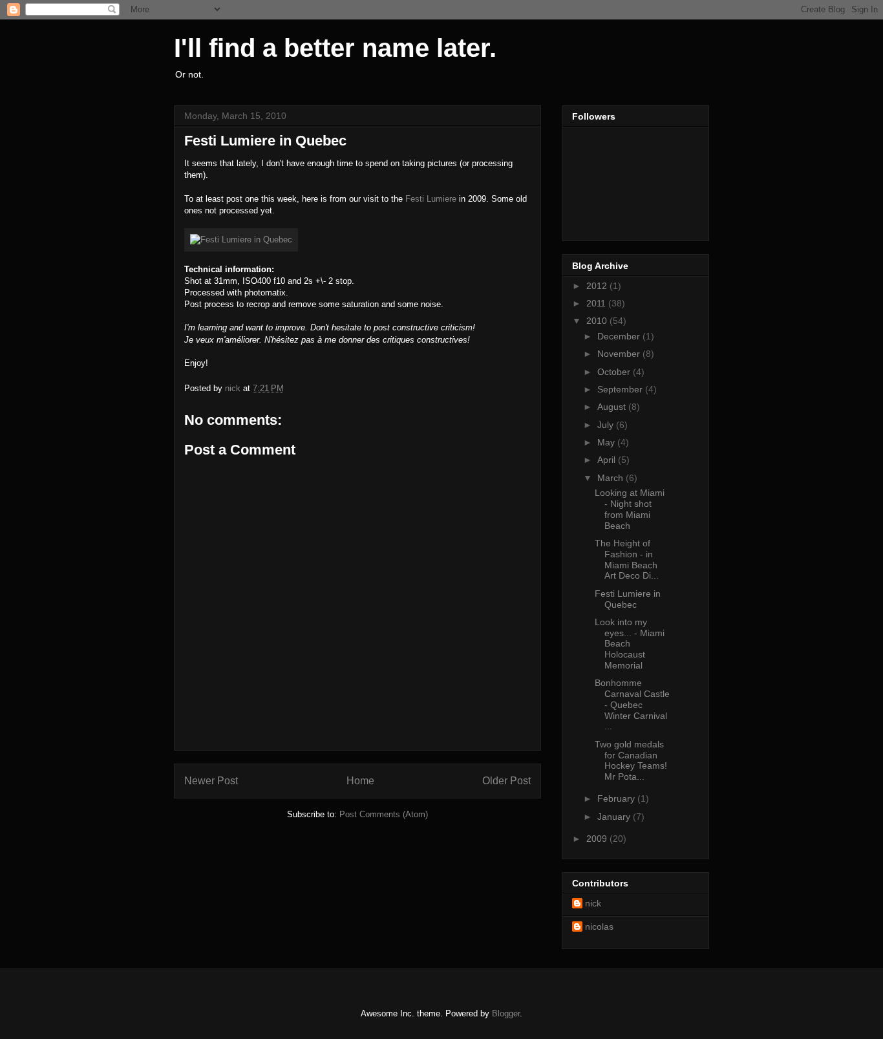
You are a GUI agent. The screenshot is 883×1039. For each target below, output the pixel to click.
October (615, 372)
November (620, 353)
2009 (598, 838)
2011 (597, 303)
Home (360, 780)
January (615, 816)
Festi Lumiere (430, 199)
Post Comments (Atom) (383, 814)
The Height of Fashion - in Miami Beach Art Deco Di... (627, 559)
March (611, 478)
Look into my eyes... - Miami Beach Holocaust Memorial (630, 643)
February (617, 798)
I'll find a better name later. (335, 48)
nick (593, 903)
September (621, 389)
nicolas (599, 926)
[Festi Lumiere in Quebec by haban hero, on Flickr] (241, 239)
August (612, 407)
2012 (598, 286)
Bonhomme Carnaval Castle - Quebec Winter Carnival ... (632, 704)
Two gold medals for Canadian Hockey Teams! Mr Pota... (631, 760)
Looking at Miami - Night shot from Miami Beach (630, 508)
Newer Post (211, 780)
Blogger (506, 1013)
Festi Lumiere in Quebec (628, 599)
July (606, 425)
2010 (598, 321)
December (620, 336)
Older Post (506, 780)
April (607, 460)
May (607, 442)
